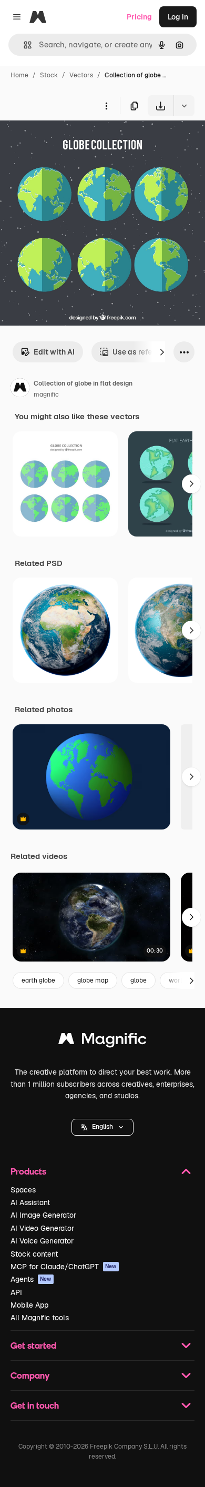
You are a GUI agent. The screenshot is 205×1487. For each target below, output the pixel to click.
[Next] (161, 351)
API (16, 1292)
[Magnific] (102, 1041)
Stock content (34, 1254)
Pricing (139, 17)
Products (28, 1171)
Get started (33, 1345)
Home (19, 75)
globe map (92, 980)
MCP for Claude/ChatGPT (64, 1266)
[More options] (106, 105)
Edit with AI (54, 352)
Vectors (81, 75)
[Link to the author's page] (20, 389)
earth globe (38, 980)
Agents (31, 1279)
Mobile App (29, 1305)
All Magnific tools (40, 1317)
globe (138, 980)
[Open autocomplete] (23, 45)
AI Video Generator (42, 1228)
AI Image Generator (43, 1215)
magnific (46, 394)
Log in (178, 17)
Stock (49, 75)
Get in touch (35, 1405)
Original (67, 141)
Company (30, 1375)
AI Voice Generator (42, 1241)
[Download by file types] (183, 105)
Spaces (23, 1190)
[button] (102, 1127)
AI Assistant (30, 1202)
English (102, 1126)
